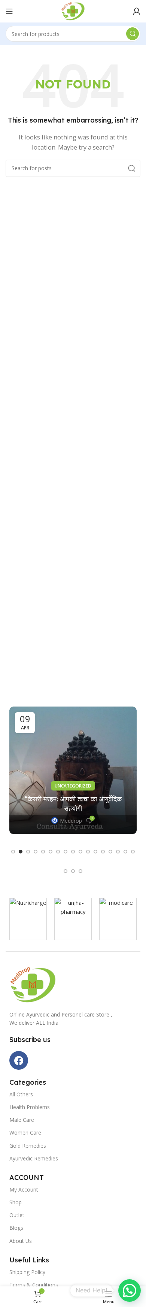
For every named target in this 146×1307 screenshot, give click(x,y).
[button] (13, 851)
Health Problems (29, 1107)
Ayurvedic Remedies (33, 1158)
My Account (23, 1189)
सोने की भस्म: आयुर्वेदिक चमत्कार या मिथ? (73, 808)
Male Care (21, 1119)
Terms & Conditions (33, 1284)
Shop (15, 1202)
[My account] (136, 11)
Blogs (16, 1227)
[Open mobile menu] (9, 11)
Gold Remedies (27, 1145)
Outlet (16, 1215)
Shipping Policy (27, 1272)
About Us (20, 1240)
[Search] (132, 33)
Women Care (25, 1132)
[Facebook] (18, 1060)
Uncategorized (73, 795)
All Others (21, 1094)
